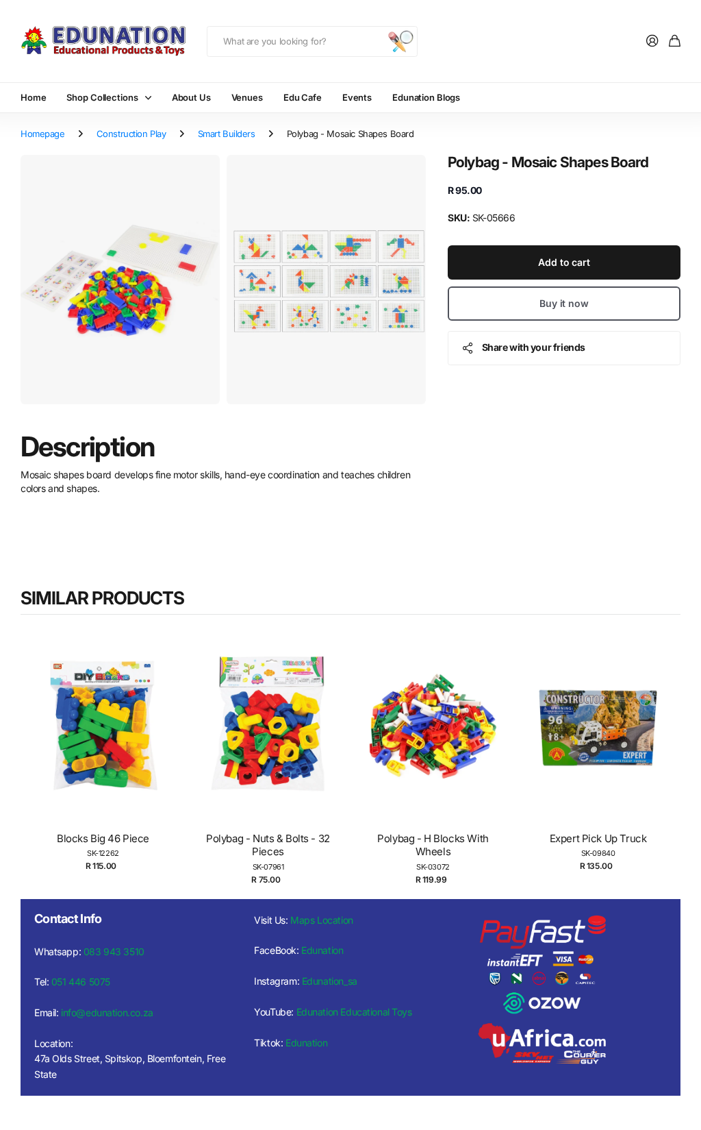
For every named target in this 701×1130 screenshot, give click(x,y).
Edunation (322, 950)
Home (33, 97)
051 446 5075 (80, 981)
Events (357, 97)
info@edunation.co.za (107, 1012)
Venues (247, 97)
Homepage (43, 133)
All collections (151, 97)
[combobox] (312, 41)
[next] (666, 754)
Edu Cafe (302, 97)
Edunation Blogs (426, 97)
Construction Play (131, 133)
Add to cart (563, 262)
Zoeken (400, 41)
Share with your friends (533, 347)
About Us (191, 97)
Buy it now (564, 303)
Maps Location (321, 920)
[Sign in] (652, 41)
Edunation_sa (329, 981)
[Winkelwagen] (674, 41)
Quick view (109, 739)
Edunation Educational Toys (354, 1012)
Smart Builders (226, 133)
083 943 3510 (114, 951)
